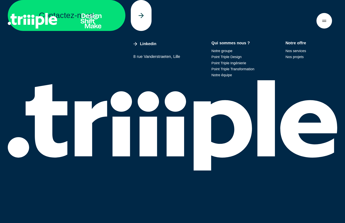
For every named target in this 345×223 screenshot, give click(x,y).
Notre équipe (221, 75)
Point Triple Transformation (232, 69)
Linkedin (148, 44)
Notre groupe (221, 51)
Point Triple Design (226, 57)
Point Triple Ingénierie (228, 63)
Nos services (296, 51)
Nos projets (295, 57)
